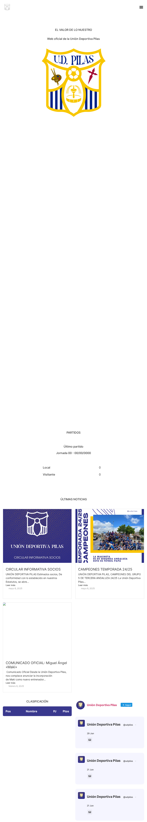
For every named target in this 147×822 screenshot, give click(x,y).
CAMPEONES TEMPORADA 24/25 (105, 569)
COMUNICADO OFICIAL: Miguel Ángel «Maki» (36, 665)
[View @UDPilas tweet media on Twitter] (89, 740)
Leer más (10, 585)
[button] (141, 7)
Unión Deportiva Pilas (103, 724)
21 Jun (90, 769)
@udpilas (128, 724)
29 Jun (90, 733)
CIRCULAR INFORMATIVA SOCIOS (33, 569)
